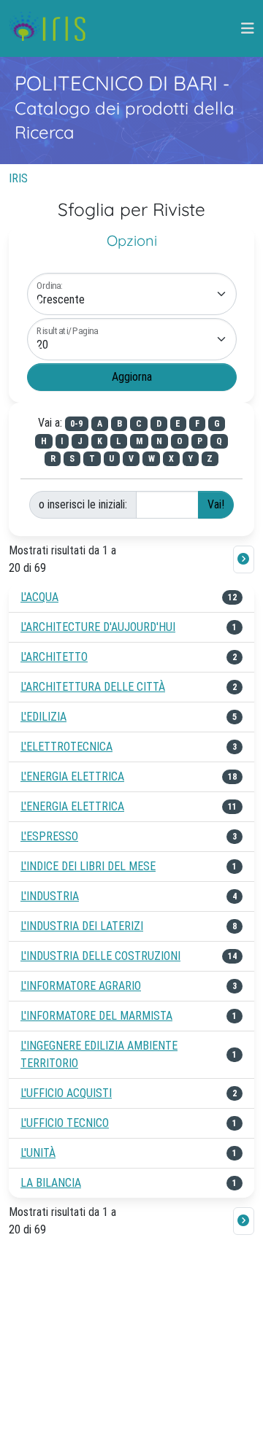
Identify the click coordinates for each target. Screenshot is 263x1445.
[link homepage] (53, 28)
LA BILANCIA (50, 1183)
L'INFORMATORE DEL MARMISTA (96, 1016)
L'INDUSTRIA (49, 896)
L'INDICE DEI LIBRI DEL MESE (88, 866)
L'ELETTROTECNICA (66, 747)
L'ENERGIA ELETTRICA (72, 776)
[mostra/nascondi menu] (247, 28)
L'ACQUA (39, 597)
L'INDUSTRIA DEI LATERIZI (81, 926)
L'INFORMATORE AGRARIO (80, 986)
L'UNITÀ (38, 1153)
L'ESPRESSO (49, 836)
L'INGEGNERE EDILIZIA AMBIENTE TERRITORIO (99, 1054)
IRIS (18, 178)
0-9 (76, 424)
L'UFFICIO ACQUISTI (66, 1093)
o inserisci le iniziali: (83, 504)
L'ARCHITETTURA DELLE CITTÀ (92, 687)
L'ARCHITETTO (54, 657)
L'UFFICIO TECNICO (64, 1123)
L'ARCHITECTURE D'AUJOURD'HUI (97, 627)
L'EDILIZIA (43, 717)
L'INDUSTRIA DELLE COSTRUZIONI (100, 956)
